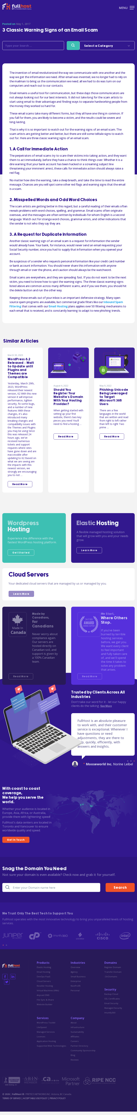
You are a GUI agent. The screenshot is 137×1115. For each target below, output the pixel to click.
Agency (74, 975)
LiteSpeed (42, 1030)
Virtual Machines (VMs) (48, 993)
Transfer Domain (112, 975)
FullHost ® (18, 1097)
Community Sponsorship (83, 1053)
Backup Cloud (111, 997)
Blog (73, 1058)
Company (77, 1021)
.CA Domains (110, 980)
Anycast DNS (43, 998)
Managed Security (113, 1011)
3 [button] (134, 764)
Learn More (89, 550)
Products (43, 966)
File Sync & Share (45, 1003)
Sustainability (77, 1035)
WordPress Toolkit (46, 1026)
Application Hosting (46, 1044)
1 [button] (127, 764)
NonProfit (75, 989)
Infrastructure (77, 1030)
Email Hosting (58, 306)
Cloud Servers (44, 984)
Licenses (41, 1040)
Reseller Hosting (45, 989)
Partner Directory (79, 1049)
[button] (107, 45)
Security (110, 993)
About (74, 1026)
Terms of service (11, 1101)
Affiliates (75, 1040)
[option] (103, 746)
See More (106, 705)
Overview (75, 970)
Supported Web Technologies (51, 1049)
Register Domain (112, 970)
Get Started (21, 553)
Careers (75, 1044)
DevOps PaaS (43, 980)
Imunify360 (109, 1016)
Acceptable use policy (35, 1101)
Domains (110, 966)
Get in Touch (16, 843)
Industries (78, 966)
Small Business (78, 980)
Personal (75, 993)
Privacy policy (58, 1101)
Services (43, 1021)
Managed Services (46, 1035)
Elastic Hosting (44, 970)
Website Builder (44, 1007)
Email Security (111, 1006)
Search (120, 891)
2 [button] (130, 764)
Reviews (75, 1063)
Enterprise (76, 984)
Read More (21, 676)
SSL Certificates (112, 1002)
